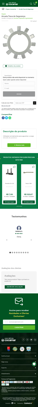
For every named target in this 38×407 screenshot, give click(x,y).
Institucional (5, 356)
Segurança (4, 362)
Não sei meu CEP (5, 105)
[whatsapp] (9, 118)
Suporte (4, 367)
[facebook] (3, 118)
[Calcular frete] (34, 103)
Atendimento (5, 373)
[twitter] (6, 118)
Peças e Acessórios (11, 9)
